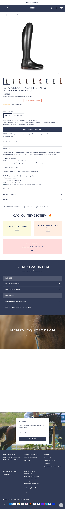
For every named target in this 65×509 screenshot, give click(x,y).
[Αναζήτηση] (7, 8)
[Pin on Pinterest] (14, 141)
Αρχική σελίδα (6, 15)
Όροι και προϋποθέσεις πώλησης (52, 466)
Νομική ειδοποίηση (49, 460)
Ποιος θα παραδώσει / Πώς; (13, 283)
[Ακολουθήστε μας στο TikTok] (26, 492)
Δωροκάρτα (27, 460)
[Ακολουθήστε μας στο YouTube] (35, 488)
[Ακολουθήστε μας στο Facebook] (26, 488)
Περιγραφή (6, 149)
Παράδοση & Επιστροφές (12, 206)
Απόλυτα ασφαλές (43, 206)
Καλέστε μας (29, 206)
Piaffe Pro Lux (18, 115)
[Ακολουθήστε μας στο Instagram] (31, 488)
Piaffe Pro (7, 115)
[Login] (51, 8)
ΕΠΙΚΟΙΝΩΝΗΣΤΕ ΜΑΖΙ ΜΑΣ (32, 129)
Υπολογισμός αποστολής (21, 96)
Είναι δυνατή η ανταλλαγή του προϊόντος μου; (18, 307)
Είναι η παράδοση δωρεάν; (12, 289)
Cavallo (6, 199)
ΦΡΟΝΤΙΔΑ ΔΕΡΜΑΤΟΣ (9, 194)
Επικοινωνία (47, 457)
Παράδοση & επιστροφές (30, 457)
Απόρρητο (47, 463)
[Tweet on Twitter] (17, 141)
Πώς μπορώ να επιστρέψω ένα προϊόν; (15, 301)
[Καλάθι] (61, 8)
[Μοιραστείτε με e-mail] (19, 141)
